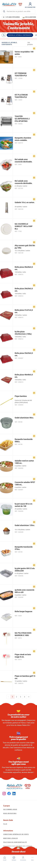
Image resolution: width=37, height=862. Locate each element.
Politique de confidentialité (15, 842)
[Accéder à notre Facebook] (9, 793)
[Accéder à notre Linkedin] (14, 793)
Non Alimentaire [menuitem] (30, 17)
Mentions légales (10, 838)
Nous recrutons (9, 813)
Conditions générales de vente (16, 834)
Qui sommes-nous (10, 809)
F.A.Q (5, 824)
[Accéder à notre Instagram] (4, 793)
